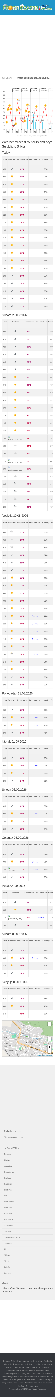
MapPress (39, 1055)
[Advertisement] (27, 45)
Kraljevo (7, 1178)
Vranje (6, 1261)
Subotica (8, 1243)
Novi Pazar (9, 1202)
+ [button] (50, 1047)
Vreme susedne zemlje (13, 1137)
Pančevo (8, 1213)
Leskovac (8, 1190)
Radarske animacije (12, 1131)
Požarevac (8, 1219)
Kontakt (21, 1386)
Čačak (7, 1160)
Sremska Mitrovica (12, 1237)
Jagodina (8, 1166)
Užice (6, 1249)
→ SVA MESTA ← (12, 1148)
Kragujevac (9, 1172)
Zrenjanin (8, 1273)
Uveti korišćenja (31, 1386)
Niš (5, 1196)
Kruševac (8, 1184)
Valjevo (7, 1255)
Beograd (7, 1154)
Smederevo (9, 1225)
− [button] (50, 1050)
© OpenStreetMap (47, 1055)
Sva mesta (7, 78)
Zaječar (7, 1267)
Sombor (7, 1231)
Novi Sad (8, 1208)
